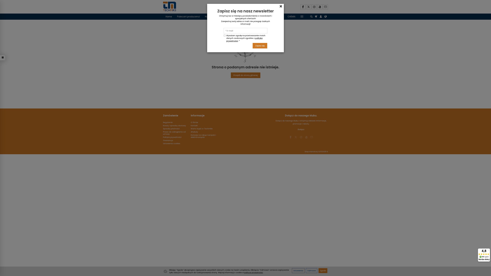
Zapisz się (260, 45)
